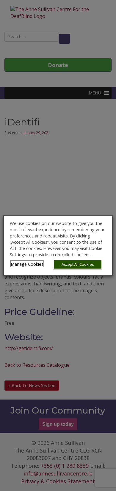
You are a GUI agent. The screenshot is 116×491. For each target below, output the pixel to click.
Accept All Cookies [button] (78, 264)
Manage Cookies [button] (27, 264)
